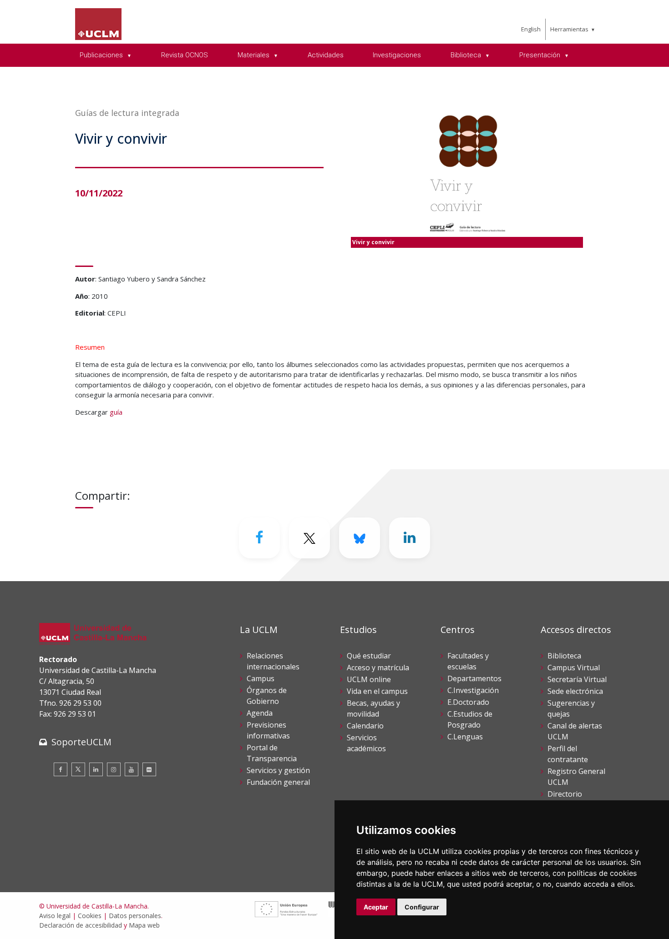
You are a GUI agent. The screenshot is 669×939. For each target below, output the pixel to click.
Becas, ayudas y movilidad (373, 708)
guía (116, 412)
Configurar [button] (422, 907)
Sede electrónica (575, 691)
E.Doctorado (468, 702)
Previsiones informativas (268, 730)
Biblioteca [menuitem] (467, 55)
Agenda (260, 713)
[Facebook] (259, 537)
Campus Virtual (573, 668)
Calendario (365, 726)
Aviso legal (55, 915)
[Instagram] (114, 769)
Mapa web (144, 925)
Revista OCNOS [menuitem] (184, 55)
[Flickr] (149, 769)
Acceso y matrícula (378, 668)
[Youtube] (131, 769)
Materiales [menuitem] (254, 55)
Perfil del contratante (567, 753)
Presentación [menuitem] (540, 55)
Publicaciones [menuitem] (102, 55)
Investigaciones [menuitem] (397, 55)
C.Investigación (473, 690)
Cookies (89, 915)
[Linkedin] (409, 537)
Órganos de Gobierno (267, 695)
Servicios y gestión (278, 770)
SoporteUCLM (81, 742)
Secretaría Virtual (577, 679)
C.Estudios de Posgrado (469, 719)
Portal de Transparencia (272, 753)
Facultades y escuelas (468, 661)
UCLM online (369, 679)
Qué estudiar (369, 656)
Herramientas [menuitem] (569, 29)
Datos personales (135, 915)
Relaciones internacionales (273, 661)
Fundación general (278, 782)
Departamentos (474, 678)
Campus (260, 678)
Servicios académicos (366, 743)
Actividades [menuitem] (326, 55)
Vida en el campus (377, 691)
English (531, 29)
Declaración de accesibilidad (80, 925)
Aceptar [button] (376, 907)
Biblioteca (564, 656)
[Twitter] (78, 769)
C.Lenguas (465, 737)
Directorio (564, 794)
